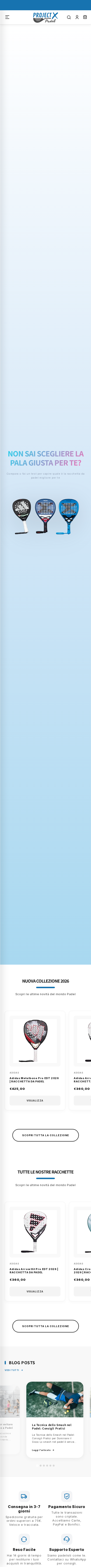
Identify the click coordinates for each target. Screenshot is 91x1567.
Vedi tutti (12, 1370)
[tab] (37, 1465)
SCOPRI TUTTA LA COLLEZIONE (45, 1135)
